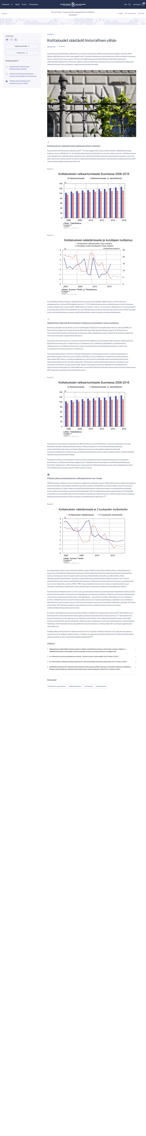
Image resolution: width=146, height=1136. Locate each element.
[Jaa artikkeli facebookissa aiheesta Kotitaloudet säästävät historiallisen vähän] (11, 39)
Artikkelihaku (33, 4)
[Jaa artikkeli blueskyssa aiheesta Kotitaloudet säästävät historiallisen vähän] (7, 39)
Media (142, 13)
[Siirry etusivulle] (73, 4)
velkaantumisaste (101, 686)
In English (120, 13)
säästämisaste (88, 686)
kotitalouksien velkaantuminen (57, 686)
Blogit (17, 4)
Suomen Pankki (131, 13)
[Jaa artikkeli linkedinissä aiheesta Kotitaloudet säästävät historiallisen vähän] (15, 39)
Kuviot (24, 4)
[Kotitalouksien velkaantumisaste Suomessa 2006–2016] (91, 200)
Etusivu (4, 13)
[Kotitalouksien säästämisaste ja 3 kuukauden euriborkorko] (91, 535)
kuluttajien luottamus (75, 686)
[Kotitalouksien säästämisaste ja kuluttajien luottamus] (91, 266)
